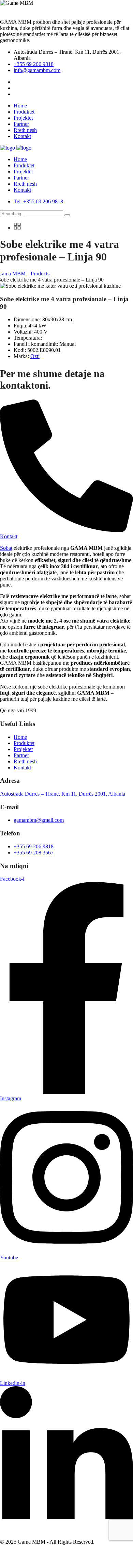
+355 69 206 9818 (34, 64)
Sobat (6, 548)
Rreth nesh (25, 130)
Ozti (35, 356)
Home (20, 105)
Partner (21, 124)
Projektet (23, 118)
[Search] (67, 215)
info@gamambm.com (37, 70)
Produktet (24, 112)
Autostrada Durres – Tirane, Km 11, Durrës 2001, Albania (62, 794)
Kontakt (22, 136)
